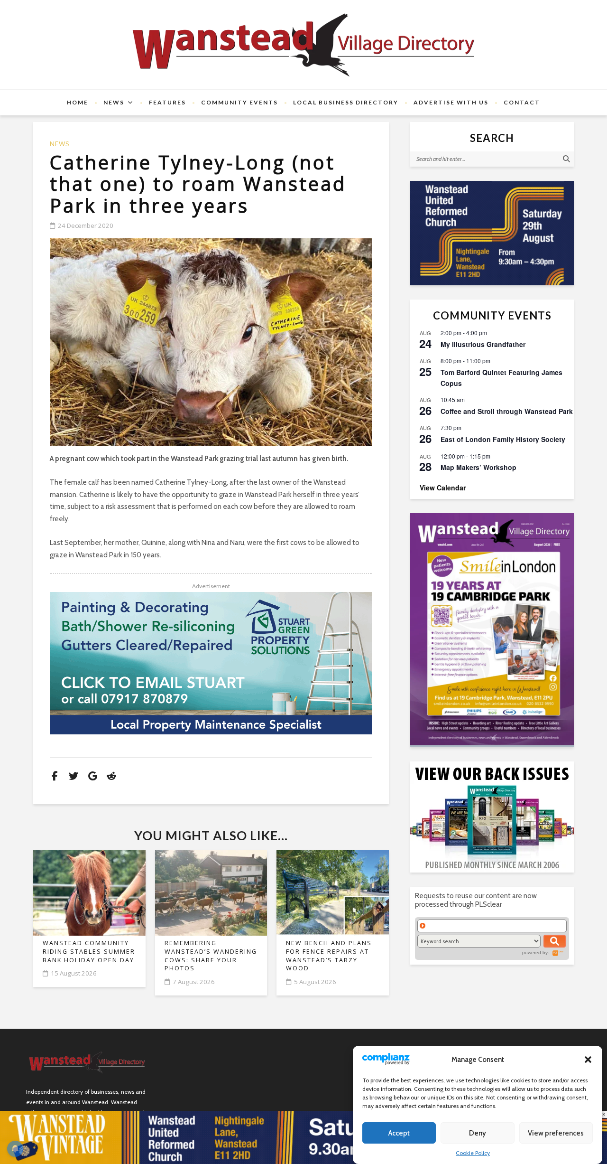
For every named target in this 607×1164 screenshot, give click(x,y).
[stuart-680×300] (211, 663)
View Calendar (443, 487)
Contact (522, 102)
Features (167, 102)
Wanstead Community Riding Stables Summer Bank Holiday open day (89, 951)
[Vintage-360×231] (492, 233)
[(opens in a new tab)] (492, 629)
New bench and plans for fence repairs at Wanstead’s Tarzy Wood (329, 955)
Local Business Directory (345, 102)
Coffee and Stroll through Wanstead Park (507, 411)
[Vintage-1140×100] (303, 1137)
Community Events (239, 102)
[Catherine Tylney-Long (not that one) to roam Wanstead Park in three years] (211, 342)
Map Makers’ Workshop (478, 467)
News (113, 102)
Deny (477, 1133)
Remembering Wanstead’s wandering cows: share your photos (211, 955)
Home (77, 102)
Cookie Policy (473, 1152)
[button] (588, 1059)
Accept (399, 1133)
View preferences (556, 1133)
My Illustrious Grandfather (483, 344)
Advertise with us (451, 102)
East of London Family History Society (503, 439)
